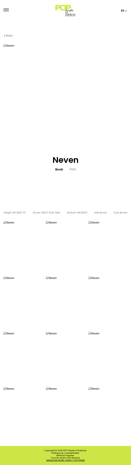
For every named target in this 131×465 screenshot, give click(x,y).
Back (9, 36)
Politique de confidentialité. (65, 453)
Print (73, 169)
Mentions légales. (65, 455)
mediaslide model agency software (65, 460)
